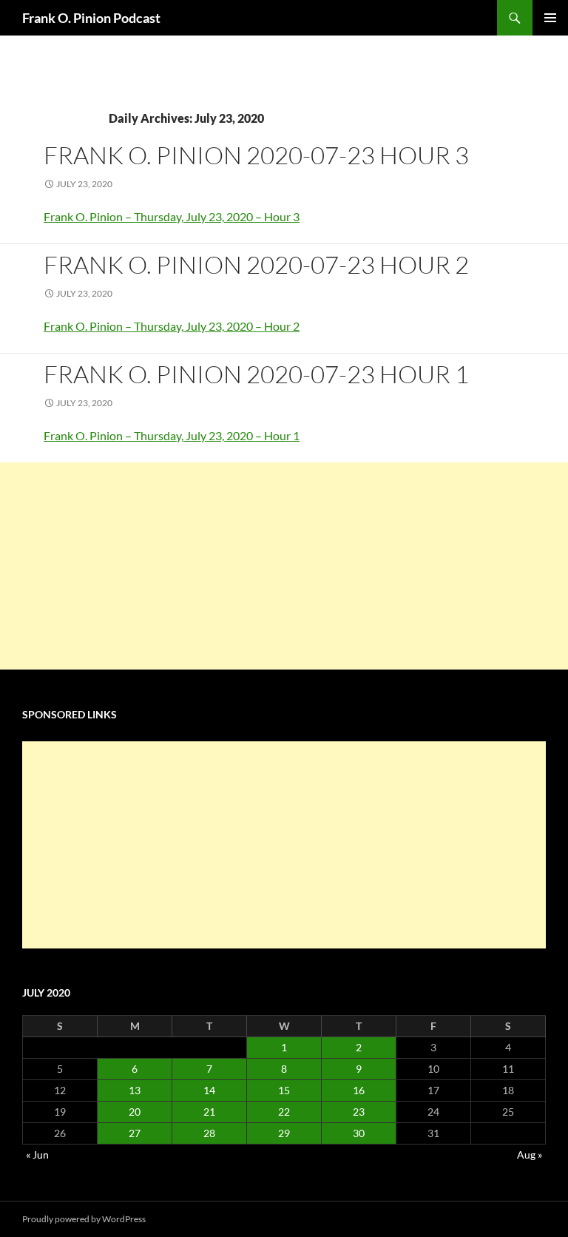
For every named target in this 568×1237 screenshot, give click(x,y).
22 (284, 1111)
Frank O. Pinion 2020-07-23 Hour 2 (256, 264)
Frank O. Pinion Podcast (91, 18)
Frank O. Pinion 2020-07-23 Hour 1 (256, 374)
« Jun (37, 1154)
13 (135, 1090)
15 (284, 1090)
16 (359, 1090)
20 (135, 1111)
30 (359, 1133)
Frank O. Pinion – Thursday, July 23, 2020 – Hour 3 (172, 216)
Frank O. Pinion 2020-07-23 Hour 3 (256, 155)
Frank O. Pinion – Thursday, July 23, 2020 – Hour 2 (172, 326)
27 (135, 1133)
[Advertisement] (284, 566)
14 (209, 1090)
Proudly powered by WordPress (84, 1218)
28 (209, 1133)
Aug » (529, 1154)
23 (359, 1111)
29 (284, 1133)
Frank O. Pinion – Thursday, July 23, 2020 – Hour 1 (172, 435)
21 (209, 1111)
